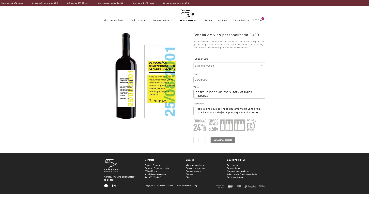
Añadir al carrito (223, 139)
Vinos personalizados (114, 20)
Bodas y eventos (139, 20)
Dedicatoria (198, 103)
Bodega (209, 20)
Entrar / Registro (241, 20)
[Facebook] (106, 185)
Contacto (222, 20)
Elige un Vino (201, 59)
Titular (196, 87)
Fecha (196, 74)
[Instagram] (113, 185)
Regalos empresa (161, 20)
